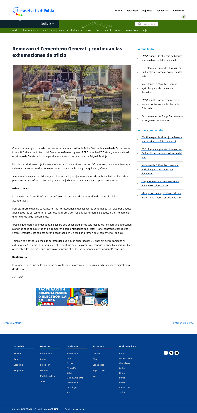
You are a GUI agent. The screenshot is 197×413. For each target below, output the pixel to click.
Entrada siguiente (185, 323)
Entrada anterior (11, 323)
